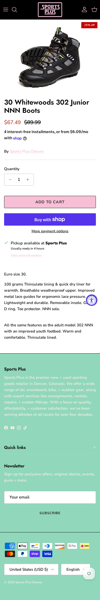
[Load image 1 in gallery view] (50, 58)
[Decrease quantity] (8, 179)
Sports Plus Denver (27, 151)
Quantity (11, 168)
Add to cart (50, 202)
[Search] (17, 9)
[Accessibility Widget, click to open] (91, 300)
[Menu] (5, 9)
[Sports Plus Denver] (50, 10)
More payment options (50, 231)
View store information (26, 255)
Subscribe (50, 513)
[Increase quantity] (29, 179)
